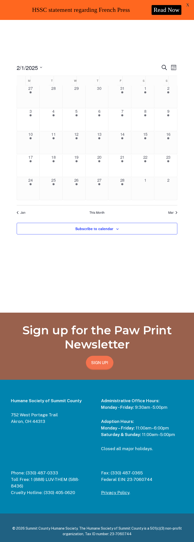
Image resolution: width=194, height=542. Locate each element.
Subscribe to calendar (94, 228)
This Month (97, 212)
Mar (171, 212)
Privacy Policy (115, 492)
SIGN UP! (99, 362)
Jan (23, 212)
